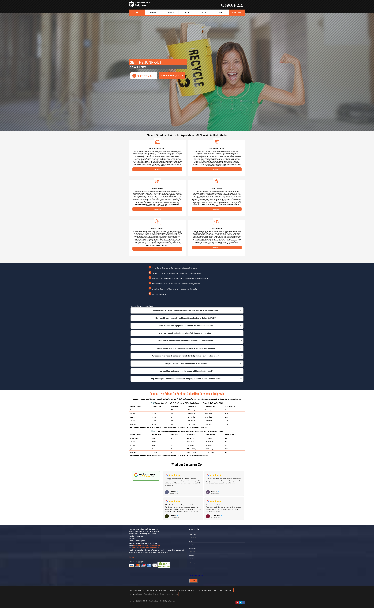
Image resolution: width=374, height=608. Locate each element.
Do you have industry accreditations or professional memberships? (186, 341)
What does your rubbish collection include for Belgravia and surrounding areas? (185, 356)
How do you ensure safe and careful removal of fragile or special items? (186, 348)
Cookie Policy (228, 590)
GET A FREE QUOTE (172, 75)
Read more (157, 169)
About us (203, 12)
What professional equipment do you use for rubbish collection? (186, 326)
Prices (187, 12)
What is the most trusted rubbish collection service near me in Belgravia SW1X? (186, 310)
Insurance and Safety (150, 590)
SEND (193, 580)
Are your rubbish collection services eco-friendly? (186, 363)
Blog (220, 12)
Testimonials (153, 12)
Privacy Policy (217, 590)
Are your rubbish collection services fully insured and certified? (185, 333)
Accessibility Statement (186, 590)
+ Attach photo (196, 575)
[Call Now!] (235, 4)
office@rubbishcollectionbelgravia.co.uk (146, 545)
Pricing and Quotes (136, 594)
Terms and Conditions (203, 590)
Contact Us (170, 12)
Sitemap (131, 557)
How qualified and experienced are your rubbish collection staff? (186, 371)
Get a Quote (237, 12)
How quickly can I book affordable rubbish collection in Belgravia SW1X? (185, 318)
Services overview (135, 590)
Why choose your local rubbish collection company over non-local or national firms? (186, 379)
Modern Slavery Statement (169, 594)
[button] (166, 493)
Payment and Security (151, 594)
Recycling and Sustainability (168, 590)
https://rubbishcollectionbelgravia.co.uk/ (145, 548)
